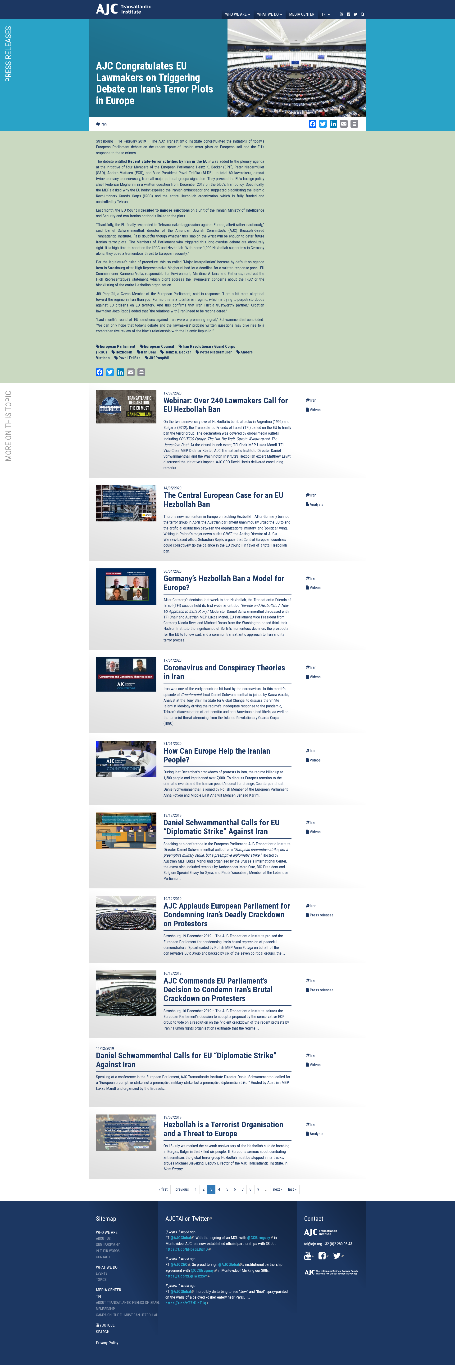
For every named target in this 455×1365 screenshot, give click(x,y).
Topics (101, 1279)
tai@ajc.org (313, 1243)
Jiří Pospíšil (159, 357)
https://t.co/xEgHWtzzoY (187, 1276)
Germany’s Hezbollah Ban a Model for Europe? (224, 583)
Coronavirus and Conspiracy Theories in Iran (224, 672)
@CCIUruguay (260, 1237)
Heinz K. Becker (177, 352)
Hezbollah (124, 352)
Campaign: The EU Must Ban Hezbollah (123, 1315)
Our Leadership (108, 1245)
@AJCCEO (180, 1264)
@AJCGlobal (182, 1237)
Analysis (316, 504)
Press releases (321, 915)
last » (292, 1189)
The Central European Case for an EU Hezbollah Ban (223, 499)
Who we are (236, 14)
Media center (301, 14)
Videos (315, 409)
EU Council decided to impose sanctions (155, 210)
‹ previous (181, 1189)
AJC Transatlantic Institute (123, 9)
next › (277, 1189)
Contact (103, 1257)
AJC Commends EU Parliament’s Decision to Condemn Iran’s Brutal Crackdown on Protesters (218, 989)
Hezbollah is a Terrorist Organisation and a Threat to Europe (223, 1129)
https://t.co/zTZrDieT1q (187, 1302)
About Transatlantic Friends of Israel (123, 1302)
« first (163, 1189)
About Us (103, 1238)
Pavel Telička (129, 357)
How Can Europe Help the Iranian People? (217, 755)
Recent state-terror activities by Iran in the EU (169, 161)
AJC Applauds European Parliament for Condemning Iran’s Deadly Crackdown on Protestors (227, 914)
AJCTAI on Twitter (188, 1218)
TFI (324, 14)
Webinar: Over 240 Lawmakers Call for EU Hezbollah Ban (226, 405)
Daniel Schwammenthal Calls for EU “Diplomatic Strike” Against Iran (221, 827)
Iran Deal (148, 352)
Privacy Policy (107, 1342)
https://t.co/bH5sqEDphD (188, 1249)
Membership (105, 1309)
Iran (103, 124)
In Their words (108, 1251)
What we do (268, 14)
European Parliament (117, 346)
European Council (159, 346)
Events (101, 1273)
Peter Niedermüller (216, 352)
